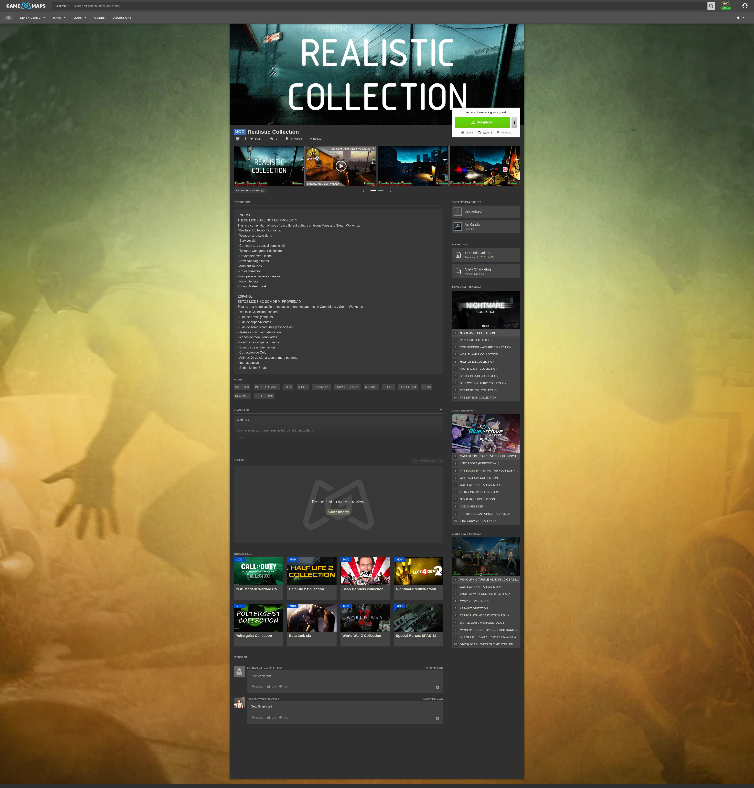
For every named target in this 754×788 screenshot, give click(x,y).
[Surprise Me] (740, 18)
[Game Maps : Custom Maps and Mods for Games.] (26, 5)
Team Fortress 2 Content (480, 492)
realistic (242, 396)
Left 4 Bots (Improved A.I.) (479, 463)
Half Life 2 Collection (477, 361)
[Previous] (363, 190)
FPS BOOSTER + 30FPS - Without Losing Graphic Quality (489, 470)
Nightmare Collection (477, 333)
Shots (302, 387)
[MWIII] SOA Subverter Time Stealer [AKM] (489, 644)
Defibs (388, 387)
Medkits (371, 387)
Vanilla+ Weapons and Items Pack (485, 593)
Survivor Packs (347, 387)
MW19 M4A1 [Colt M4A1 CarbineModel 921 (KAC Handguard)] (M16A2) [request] (489, 629)
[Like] (238, 138)
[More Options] (514, 122)
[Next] (391, 190)
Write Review (339, 512)
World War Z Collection (479, 354)
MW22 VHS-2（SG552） (475, 601)
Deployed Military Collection (483, 383)
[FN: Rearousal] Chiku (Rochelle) (485, 513)
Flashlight (407, 387)
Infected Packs (266, 387)
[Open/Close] (440, 409)
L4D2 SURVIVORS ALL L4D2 (478, 520)
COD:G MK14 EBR (471, 506)
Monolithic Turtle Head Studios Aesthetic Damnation (489, 579)
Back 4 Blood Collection (479, 376)
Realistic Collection (476, 340)
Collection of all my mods (480, 484)
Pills (288, 387)
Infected (242, 387)
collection (264, 396)
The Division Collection (478, 397)
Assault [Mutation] (474, 608)
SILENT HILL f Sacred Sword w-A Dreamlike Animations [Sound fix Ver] (489, 637)
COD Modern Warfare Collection (485, 347)
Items (426, 387)
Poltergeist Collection (478, 368)
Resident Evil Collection (479, 390)
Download (484, 122)
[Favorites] (8, 18)
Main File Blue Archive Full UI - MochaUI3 (489, 456)
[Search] (711, 6)
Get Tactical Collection (479, 477)
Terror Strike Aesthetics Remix (484, 615)
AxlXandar (473, 225)
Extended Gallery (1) (250, 190)
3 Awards (296, 138)
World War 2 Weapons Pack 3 (482, 622)
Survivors (321, 387)
